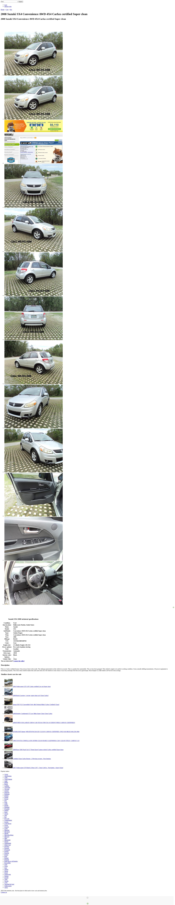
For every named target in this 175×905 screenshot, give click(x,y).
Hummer (6, 807)
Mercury (6, 836)
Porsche (6, 853)
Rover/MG (7, 863)
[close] (87, 898)
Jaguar (6, 814)
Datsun (6, 795)
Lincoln (6, 827)
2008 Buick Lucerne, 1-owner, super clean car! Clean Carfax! (30, 695)
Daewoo (6, 792)
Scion (6, 866)
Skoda (6, 871)
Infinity (6, 810)
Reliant (6, 858)
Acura (6, 774)
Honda (6, 805)
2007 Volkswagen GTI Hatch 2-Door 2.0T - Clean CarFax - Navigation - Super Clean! (38, 767)
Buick (6, 784)
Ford (5, 802)
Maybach (7, 832)
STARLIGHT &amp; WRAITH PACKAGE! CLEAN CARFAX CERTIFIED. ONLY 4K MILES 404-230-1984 (46, 731)
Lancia (6, 822)
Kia (5, 817)
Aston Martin (8, 779)
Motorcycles (7, 6)
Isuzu (5, 812)
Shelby (6, 869)
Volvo (6, 887)
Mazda (6, 833)
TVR (5, 882)
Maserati (6, 830)
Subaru (6, 876)
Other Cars (7, 845)
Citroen (6, 791)
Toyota (6, 881)
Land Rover (7, 823)
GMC (6, 804)
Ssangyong (7, 874)
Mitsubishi (7, 840)
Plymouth (7, 850)
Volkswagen (7, 886)
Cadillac (6, 786)
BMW (6, 782)
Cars (5, 5)
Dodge (6, 797)
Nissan (6, 841)
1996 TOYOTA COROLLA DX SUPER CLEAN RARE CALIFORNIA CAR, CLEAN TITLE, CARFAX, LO (46, 740)
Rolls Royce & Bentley (11, 861)
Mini (5, 838)
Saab (5, 864)
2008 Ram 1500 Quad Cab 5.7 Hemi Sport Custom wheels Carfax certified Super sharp (38, 749)
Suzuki (6, 877)
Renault (6, 859)
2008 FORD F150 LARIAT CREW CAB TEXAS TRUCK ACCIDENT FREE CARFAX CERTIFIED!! (44, 722)
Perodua (6, 846)
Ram (5, 856)
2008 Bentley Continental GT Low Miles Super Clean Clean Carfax (32, 713)
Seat (5, 868)
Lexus (6, 825)
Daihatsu (6, 794)
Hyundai (6, 809)
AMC (6, 777)
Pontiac (6, 851)
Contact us (4, 892)
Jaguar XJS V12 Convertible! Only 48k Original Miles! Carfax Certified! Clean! (36, 704)
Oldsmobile (7, 843)
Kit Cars (6, 818)
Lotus (6, 828)
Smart (6, 873)
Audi (5, 781)
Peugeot (6, 848)
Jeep (5, 815)
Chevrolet (7, 787)
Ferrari (6, 799)
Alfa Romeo (7, 776)
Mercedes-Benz (8, 835)
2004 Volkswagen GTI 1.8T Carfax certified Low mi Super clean (32, 686)
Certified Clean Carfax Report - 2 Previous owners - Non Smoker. (32, 758)
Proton (6, 855)
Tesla (5, 879)
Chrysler (6, 789)
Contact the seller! (19, 661)
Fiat (5, 800)
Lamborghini (8, 820)
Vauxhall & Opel (9, 884)
